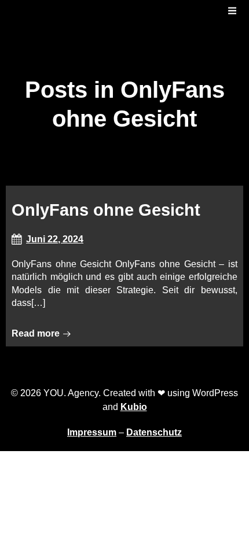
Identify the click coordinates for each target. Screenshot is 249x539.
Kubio (133, 407)
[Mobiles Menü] (232, 11)
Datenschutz (154, 432)
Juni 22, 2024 (54, 239)
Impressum (91, 432)
